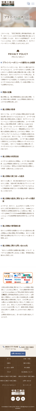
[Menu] (33, 3)
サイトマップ (27, 385)
